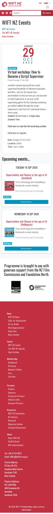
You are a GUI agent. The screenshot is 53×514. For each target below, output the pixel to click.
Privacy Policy (26, 506)
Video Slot (12, 331)
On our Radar (13, 324)
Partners (11, 385)
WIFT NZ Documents (16, 413)
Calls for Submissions (17, 320)
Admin (35, 507)
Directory (12, 366)
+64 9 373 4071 (15, 453)
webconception (26, 510)
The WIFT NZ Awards (10, 32)
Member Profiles (15, 369)
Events (10, 341)
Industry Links (14, 399)
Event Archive (8, 36)
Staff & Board (13, 441)
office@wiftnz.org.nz (19, 456)
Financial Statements (17, 427)
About (9, 434)
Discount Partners (15, 403)
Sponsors (12, 392)
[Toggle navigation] (47, 7)
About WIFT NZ (14, 438)
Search (48, 13)
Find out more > (26, 202)
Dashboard (12, 362)
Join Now (11, 376)
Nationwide (12, 68)
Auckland (7, 197)
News (9, 313)
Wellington (7, 243)
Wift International (15, 445)
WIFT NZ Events (8, 29)
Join (40, 2)
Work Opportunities (16, 327)
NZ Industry (13, 417)
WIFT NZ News (14, 317)
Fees (10, 373)
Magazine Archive (15, 424)
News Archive (13, 334)
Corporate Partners (16, 396)
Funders (11, 389)
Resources (11, 410)
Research (12, 420)
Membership (12, 358)
